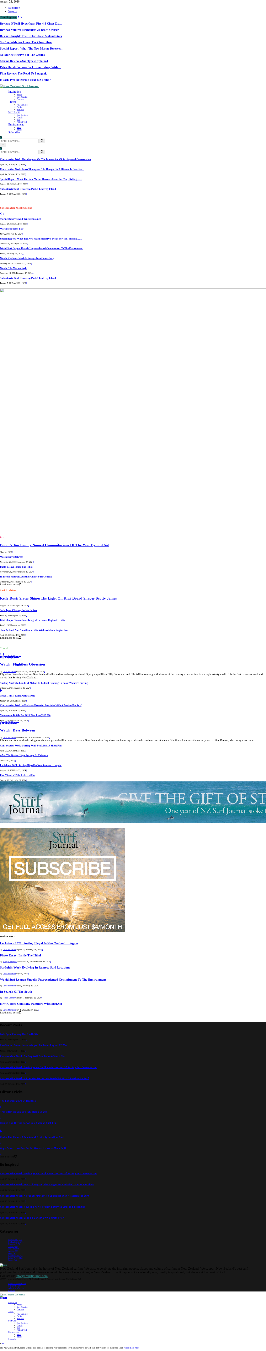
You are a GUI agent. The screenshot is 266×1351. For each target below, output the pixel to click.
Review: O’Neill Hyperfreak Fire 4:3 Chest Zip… (31, 23)
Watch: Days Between (11, 557)
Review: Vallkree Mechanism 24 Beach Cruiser (29, 29)
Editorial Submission (17, 1283)
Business (20, 99)
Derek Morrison (9, 671)
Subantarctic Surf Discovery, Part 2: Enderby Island (28, 189)
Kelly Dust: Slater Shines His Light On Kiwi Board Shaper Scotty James (58, 598)
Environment (16, 124)
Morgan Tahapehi (10, 961)
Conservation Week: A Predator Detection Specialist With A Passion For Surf (40, 705)
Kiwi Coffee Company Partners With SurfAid (31, 1003)
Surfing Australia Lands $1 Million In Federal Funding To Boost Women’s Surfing (44, 683)
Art (2, 537)
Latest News (15, 1258)
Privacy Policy (14, 1286)
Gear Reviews (22, 115)
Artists (19, 94)
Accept (126, 1348)
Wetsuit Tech (22, 122)
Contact (11, 1290)
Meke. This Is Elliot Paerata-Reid (17, 695)
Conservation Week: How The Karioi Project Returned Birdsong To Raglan (42, 1207)
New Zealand (22, 105)
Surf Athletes (22, 97)
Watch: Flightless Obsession (22, 664)
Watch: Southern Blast (12, 228)
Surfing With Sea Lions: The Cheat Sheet (26, 42)
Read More (134, 1348)
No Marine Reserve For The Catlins (22, 54)
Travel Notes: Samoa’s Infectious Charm (23, 1112)
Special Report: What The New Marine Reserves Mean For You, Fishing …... (41, 179)
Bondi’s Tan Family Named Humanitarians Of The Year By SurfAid (54, 545)
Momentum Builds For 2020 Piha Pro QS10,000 (25, 715)
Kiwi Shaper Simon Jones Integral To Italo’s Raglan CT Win (32, 620)
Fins (18, 119)
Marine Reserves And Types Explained (24, 61)
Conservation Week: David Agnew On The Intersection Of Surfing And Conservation (45, 159)
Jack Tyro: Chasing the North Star (18, 610)
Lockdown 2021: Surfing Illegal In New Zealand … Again (31, 765)
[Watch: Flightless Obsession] (1, 657)
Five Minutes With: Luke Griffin (17, 775)
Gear (12, 1253)
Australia (20, 109)
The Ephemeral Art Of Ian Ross (18, 1101)
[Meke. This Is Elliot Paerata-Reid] (1, 691)
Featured (14, 1244)
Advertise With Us (16, 1288)
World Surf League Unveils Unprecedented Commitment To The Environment (41, 248)
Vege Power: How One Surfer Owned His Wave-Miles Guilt (33, 1148)
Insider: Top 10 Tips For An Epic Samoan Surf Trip (28, 1123)
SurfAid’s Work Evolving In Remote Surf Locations (35, 967)
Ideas (19, 127)
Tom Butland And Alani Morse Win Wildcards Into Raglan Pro (34, 630)
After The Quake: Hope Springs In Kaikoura (24, 755)
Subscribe (14, 7)
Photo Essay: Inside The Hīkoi (16, 567)
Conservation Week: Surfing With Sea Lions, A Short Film (31, 745)
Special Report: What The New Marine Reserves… (32, 48)
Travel (12, 101)
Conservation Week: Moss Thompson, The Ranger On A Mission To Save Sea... (42, 169)
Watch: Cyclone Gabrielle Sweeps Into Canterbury (27, 258)
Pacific (19, 107)
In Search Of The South (16, 991)
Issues (19, 130)
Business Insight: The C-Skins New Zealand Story (31, 36)
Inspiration (14, 91)
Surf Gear (14, 112)
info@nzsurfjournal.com (32, 1276)
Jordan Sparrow (9, 998)
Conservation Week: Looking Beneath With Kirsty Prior (32, 1218)
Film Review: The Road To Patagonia (23, 73)
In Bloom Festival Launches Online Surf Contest (26, 576)
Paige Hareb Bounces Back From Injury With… (30, 67)
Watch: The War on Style (13, 268)
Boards (19, 117)
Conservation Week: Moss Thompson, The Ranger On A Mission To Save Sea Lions (47, 1185)
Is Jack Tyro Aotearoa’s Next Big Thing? (25, 79)
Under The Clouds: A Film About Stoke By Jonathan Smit (32, 1137)
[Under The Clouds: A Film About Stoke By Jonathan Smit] (1, 1131)
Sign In (12, 11)
